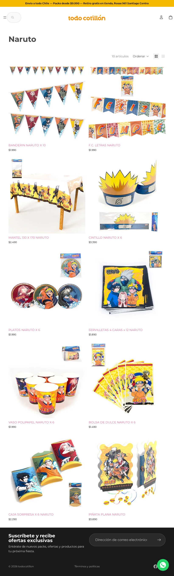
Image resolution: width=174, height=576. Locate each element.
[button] (14, 17)
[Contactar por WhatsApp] (163, 565)
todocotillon (26, 566)
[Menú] (5, 17)
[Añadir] (79, 134)
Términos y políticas (87, 566)
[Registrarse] (159, 539)
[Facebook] (155, 566)
